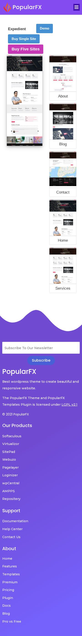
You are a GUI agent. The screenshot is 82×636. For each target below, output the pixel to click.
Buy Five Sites (26, 49)
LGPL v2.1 (69, 404)
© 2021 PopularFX (15, 414)
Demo (44, 28)
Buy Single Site (24, 39)
